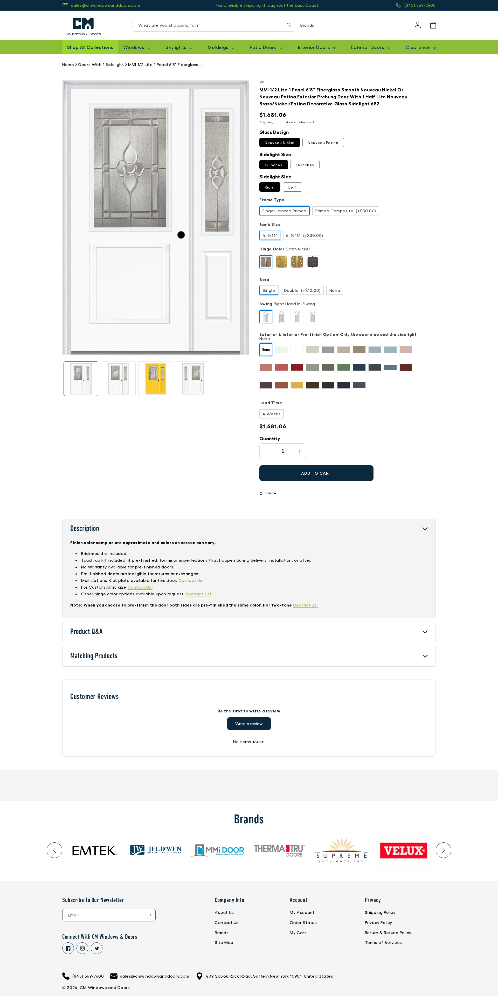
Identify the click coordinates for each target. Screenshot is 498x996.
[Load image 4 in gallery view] (193, 378)
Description (84, 529)
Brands (307, 25)
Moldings (219, 47)
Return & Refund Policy (388, 932)
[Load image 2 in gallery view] (118, 378)
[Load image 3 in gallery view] (155, 378)
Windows (134, 47)
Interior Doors (314, 47)
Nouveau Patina (323, 142)
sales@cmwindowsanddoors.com (105, 5)
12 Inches (273, 165)
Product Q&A (86, 632)
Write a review (249, 723)
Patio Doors (264, 47)
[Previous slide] (54, 850)
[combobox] (214, 25)
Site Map (224, 942)
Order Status (303, 922)
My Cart (298, 932)
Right (270, 187)
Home (68, 64)
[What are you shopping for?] (289, 25)
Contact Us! (191, 580)
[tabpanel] (94, 850)
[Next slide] (443, 850)
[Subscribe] (149, 915)
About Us (224, 912)
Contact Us (227, 922)
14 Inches (305, 165)
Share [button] (270, 493)
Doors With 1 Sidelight (101, 64)
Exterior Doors (368, 47)
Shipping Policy (380, 912)
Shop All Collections (90, 47)
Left (292, 187)
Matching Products (93, 656)
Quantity (269, 438)
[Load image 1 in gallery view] (81, 378)
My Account (302, 912)
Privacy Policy (378, 922)
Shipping (266, 122)
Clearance (418, 47)
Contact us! (305, 604)
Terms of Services (383, 942)
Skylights (176, 47)
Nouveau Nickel (279, 142)
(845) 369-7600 (420, 5)
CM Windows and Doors (105, 987)
